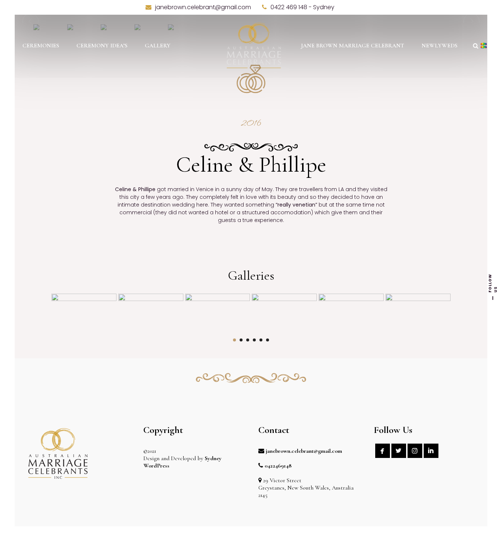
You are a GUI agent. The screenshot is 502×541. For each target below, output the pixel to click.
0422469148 (278, 465)
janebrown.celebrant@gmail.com (304, 451)
